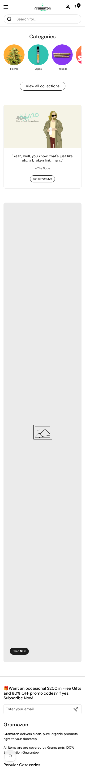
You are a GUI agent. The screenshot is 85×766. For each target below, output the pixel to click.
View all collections (43, 86)
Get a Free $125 (42, 178)
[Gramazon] (42, 7)
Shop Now (19, 651)
